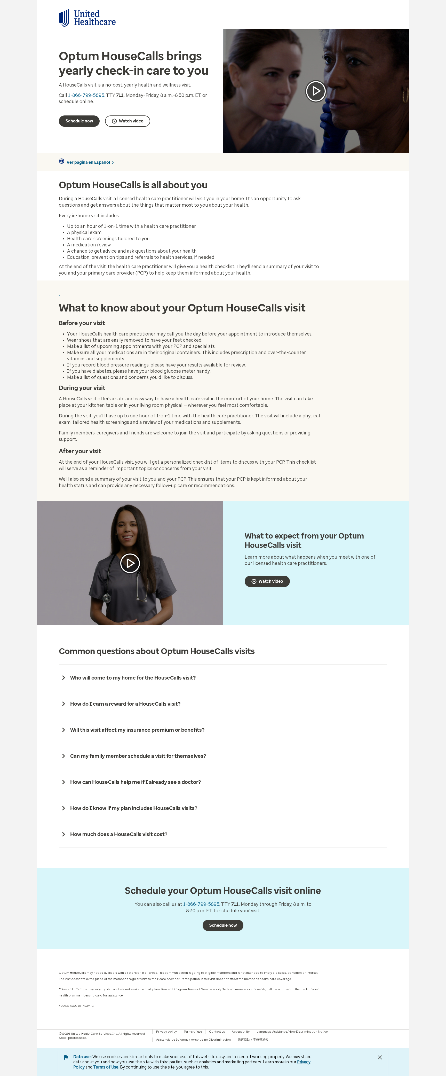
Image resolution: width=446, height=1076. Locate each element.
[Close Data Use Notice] (380, 1057)
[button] (316, 91)
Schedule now (79, 121)
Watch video (131, 121)
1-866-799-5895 (201, 904)
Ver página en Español (88, 162)
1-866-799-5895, (86, 95)
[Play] (130, 563)
